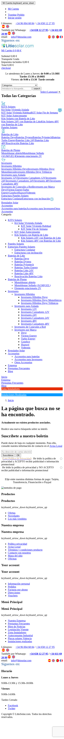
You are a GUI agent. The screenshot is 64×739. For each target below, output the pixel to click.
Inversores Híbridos (24, 294)
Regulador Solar (16, 350)
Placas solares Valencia (20, 638)
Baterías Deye (21, 258)
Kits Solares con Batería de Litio (31, 234)
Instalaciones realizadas (20, 641)
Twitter (11, 708)
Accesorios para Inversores (28, 359)
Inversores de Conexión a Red (30, 326)
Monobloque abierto (24, 282)
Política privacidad (17, 543)
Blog (10, 371)
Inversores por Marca (25, 329)
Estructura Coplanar (24, 249)
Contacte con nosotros (19, 552)
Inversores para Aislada (26, 306)
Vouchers (13, 595)
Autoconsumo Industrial (20, 635)
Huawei (25, 344)
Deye (24, 332)
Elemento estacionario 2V (27, 288)
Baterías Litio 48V (24, 273)
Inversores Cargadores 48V (35, 323)
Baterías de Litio (16, 255)
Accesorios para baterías (27, 356)
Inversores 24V (29, 315)
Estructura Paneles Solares (21, 246)
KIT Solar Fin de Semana (34, 229)
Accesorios (13, 353)
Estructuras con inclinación (28, 252)
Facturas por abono (18, 589)
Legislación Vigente (18, 629)
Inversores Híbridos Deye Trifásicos (39, 303)
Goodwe (25, 341)
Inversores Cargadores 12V (35, 312)
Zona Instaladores (17, 632)
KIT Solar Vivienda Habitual (36, 226)
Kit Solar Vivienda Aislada (28, 223)
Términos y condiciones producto (25, 549)
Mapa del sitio (15, 555)
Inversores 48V (29, 320)
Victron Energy (29, 335)
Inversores (13, 291)
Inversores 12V (29, 309)
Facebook (13, 705)
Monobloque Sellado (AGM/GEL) (32, 285)
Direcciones (14, 592)
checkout (6, 68)
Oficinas (12, 558)
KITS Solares (15, 220)
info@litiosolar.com (21, 36)
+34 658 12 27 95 (45, 23)
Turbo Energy (28, 338)
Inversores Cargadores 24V (35, 318)
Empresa (12, 365)
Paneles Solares (16, 243)
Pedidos (12, 586)
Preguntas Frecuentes (19, 368)
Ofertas (11, 512)
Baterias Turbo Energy (26, 267)
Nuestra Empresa (17, 620)
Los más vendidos (17, 518)
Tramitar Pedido (16, 14)
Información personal (19, 583)
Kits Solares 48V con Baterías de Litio (41, 240)
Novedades (14, 515)
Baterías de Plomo (17, 279)
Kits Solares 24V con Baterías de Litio (41, 237)
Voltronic (26, 347)
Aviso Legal (56, 446)
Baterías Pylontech (24, 264)
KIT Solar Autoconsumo (27, 232)
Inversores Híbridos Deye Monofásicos (41, 300)
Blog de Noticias (16, 626)
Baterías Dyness (22, 261)
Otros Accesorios (23, 362)
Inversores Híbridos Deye (34, 297)
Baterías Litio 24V (24, 270)
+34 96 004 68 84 (25, 23)
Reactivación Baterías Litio (28, 276)
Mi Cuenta (13, 8)
